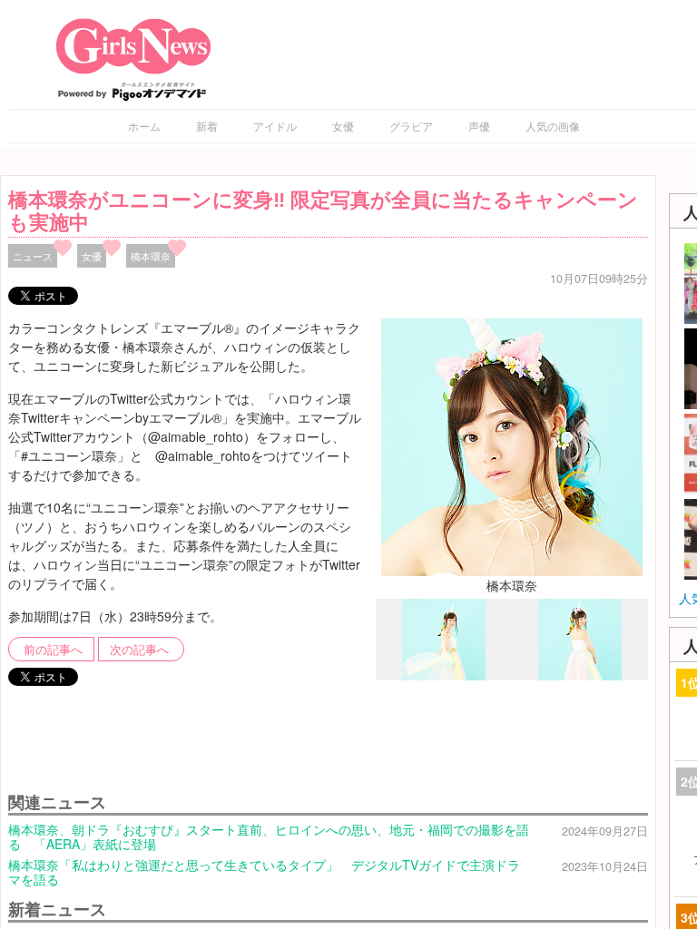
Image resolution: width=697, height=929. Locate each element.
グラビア (411, 125)
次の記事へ (139, 649)
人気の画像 (552, 125)
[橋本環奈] (512, 445)
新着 (207, 125)
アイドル (275, 125)
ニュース (33, 256)
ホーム (144, 125)
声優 (479, 125)
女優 (343, 125)
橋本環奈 (151, 256)
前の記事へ (53, 649)
